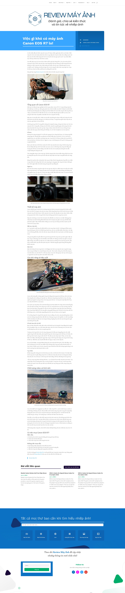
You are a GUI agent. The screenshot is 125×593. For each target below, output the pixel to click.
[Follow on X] (81, 572)
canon (88, 42)
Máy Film (68, 2)
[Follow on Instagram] (77, 572)
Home (50, 2)
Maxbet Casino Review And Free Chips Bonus (34, 473)
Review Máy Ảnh (86, 46)
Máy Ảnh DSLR (27, 537)
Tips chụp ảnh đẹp (84, 537)
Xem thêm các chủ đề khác (72, 467)
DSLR (54, 2)
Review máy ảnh (40, 72)
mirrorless (93, 42)
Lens (74, 2)
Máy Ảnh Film (98, 537)
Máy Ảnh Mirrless (41, 537)
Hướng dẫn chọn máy (69, 537)
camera (84, 42)
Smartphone (81, 2)
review (97, 42)
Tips (88, 2)
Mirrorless (61, 2)
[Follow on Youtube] (86, 572)
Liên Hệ (93, 2)
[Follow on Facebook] (73, 572)
